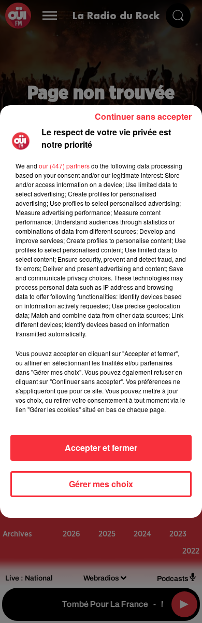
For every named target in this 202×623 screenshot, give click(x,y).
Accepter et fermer (101, 448)
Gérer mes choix (101, 484)
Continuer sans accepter (143, 116)
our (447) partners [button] (64, 165)
